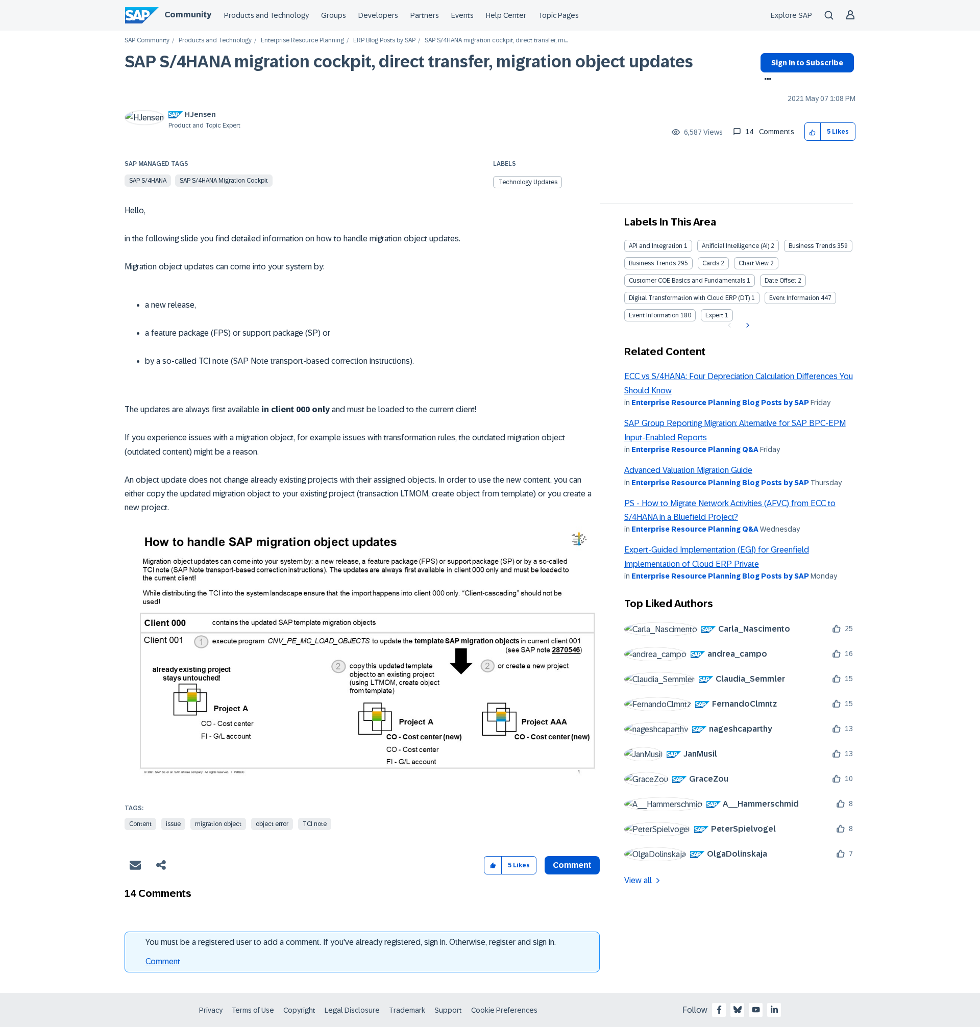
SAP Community (147, 40)
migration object (218, 824)
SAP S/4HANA (147, 180)
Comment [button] (572, 865)
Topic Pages (558, 15)
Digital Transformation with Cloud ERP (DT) (689, 298)
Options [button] (766, 80)
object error (272, 824)
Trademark (407, 1010)
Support (448, 1010)
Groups (333, 15)
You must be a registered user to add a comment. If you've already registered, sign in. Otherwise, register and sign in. (350, 942)
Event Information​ (654, 315)
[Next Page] (746, 325)
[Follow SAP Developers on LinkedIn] (774, 1010)
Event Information (794, 298)
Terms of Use (253, 1010)
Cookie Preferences (504, 1010)
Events (462, 15)
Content (140, 824)
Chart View (754, 263)
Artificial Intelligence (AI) (735, 245)
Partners (424, 15)
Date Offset (780, 280)
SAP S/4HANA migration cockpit (224, 180)
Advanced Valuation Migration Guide (688, 470)
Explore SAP (791, 15)
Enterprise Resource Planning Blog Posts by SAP (720, 402)
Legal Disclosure (352, 1010)
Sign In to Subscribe (807, 63)
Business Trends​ (652, 263)
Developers (378, 15)
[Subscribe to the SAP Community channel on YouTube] (756, 1010)
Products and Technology (266, 15)
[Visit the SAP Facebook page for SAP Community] (719, 1010)
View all (638, 880)
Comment (162, 961)
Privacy (211, 1010)
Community (187, 14)
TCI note (315, 824)
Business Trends (812, 245)
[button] (813, 132)
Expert (714, 315)
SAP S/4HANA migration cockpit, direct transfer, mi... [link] (496, 40)
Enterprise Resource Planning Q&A (694, 449)
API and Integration (655, 245)
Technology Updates (528, 182)
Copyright (299, 1010)
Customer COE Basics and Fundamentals (687, 280)
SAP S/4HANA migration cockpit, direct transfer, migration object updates (409, 62)
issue (173, 824)
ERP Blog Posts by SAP (384, 40)
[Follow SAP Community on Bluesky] (737, 1010)
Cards (710, 263)
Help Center (506, 15)
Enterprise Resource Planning (302, 40)
